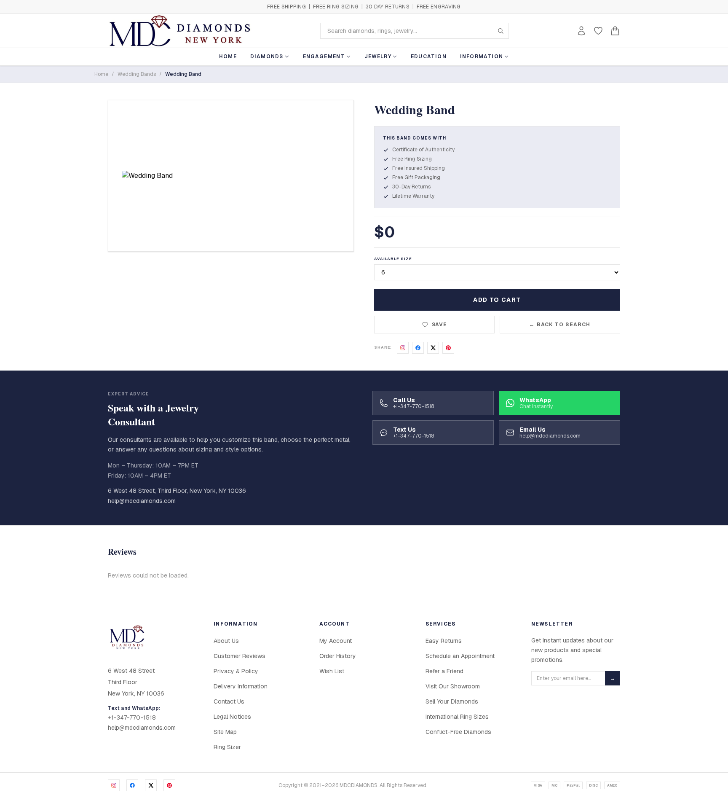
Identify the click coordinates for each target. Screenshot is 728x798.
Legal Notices (232, 716)
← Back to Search (559, 324)
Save (439, 324)
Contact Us (229, 701)
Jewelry (377, 56)
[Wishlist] (598, 31)
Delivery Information (241, 686)
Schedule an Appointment (460, 656)
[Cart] (615, 31)
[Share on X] (433, 348)
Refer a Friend (444, 671)
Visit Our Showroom (453, 686)
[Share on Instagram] (403, 348)
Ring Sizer (227, 747)
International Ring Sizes (457, 716)
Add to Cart (497, 300)
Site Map (225, 732)
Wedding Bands (137, 74)
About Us (226, 641)
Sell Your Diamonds (452, 701)
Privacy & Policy (236, 671)
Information (481, 56)
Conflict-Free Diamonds (458, 732)
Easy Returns (444, 641)
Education (429, 56)
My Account (335, 641)
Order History (337, 656)
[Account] (581, 31)
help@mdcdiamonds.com (142, 501)
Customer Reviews (239, 656)
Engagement (324, 56)
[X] (151, 785)
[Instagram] (114, 785)
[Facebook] (132, 785)
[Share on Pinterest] (448, 348)
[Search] (500, 31)
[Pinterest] (169, 785)
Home (228, 56)
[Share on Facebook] (418, 348)
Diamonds (267, 56)
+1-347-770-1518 (132, 717)
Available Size (393, 258)
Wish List (331, 671)
